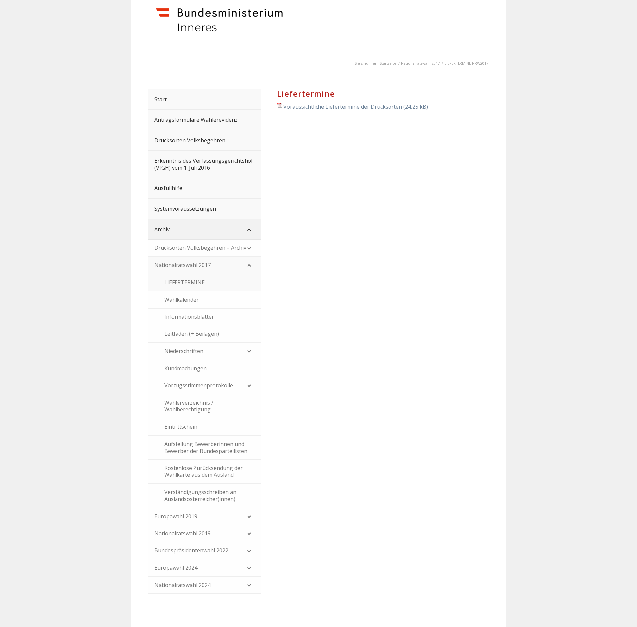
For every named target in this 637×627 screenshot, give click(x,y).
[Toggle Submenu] (249, 229)
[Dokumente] (246, 27)
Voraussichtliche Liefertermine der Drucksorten (342, 106)
